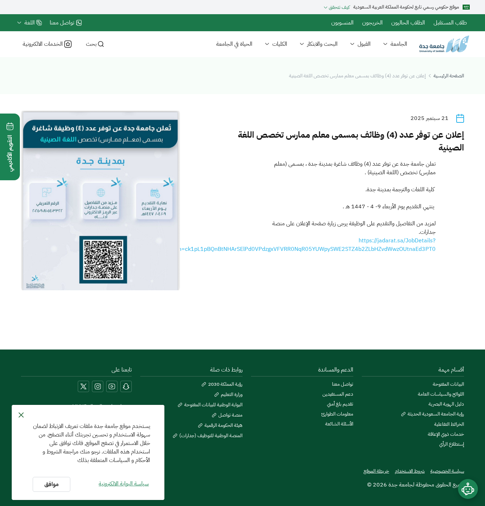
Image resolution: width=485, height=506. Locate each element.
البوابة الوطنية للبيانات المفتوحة (213, 404)
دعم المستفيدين (337, 394)
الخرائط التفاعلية (449, 424)
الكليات (279, 44)
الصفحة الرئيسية (449, 75)
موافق (51, 484)
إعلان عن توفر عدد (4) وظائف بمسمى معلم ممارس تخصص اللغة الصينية (357, 75)
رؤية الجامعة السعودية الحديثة (436, 414)
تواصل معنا (342, 384)
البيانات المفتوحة (448, 384)
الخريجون (372, 22)
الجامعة (399, 44)
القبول (364, 44)
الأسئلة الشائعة (339, 424)
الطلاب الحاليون (408, 22)
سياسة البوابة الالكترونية (124, 483)
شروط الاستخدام (410, 471)
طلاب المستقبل (450, 22)
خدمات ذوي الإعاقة (446, 434)
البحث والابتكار (322, 44)
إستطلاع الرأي (451, 444)
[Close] (21, 415)
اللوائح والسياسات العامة (441, 394)
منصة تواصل (230, 415)
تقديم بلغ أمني (340, 404)
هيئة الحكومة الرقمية (224, 425)
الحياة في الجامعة (234, 44)
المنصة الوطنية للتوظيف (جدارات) (211, 435)
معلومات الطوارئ (337, 414)
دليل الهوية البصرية (446, 404)
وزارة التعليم (232, 394)
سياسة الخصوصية (447, 471)
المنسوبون (342, 22)
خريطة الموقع (376, 471)
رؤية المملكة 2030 (225, 384)
